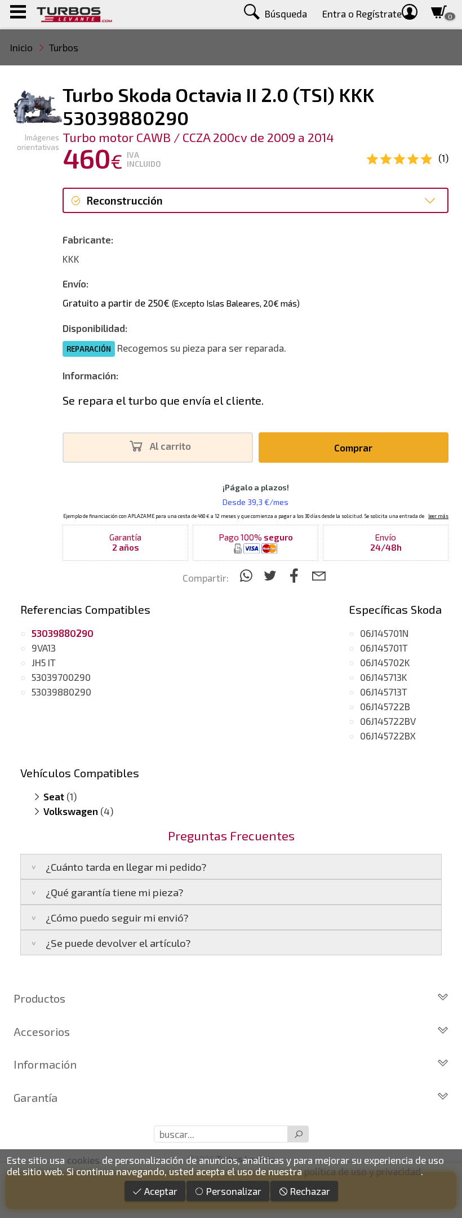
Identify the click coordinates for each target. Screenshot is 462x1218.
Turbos (63, 47)
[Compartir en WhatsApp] (247, 575)
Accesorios (42, 1031)
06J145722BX (388, 735)
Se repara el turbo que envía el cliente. (163, 400)
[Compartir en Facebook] (296, 575)
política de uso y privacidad (362, 1171)
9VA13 (44, 647)
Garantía (35, 1097)
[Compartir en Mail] (318, 575)
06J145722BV (388, 721)
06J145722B (385, 706)
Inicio (21, 47)
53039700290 (61, 677)
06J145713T (383, 691)
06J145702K (385, 662)
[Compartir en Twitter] (272, 575)
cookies (83, 1160)
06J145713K (383, 677)
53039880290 (61, 691)
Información (45, 1064)
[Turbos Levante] (74, 14)
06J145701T (384, 647)
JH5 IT (44, 662)
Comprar (353, 447)
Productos (39, 998)
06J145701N (384, 633)
